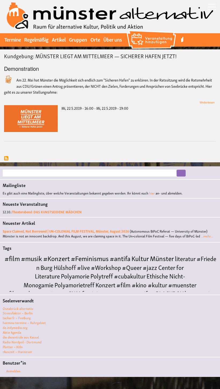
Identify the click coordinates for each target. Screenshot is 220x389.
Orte (95, 39)
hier (152, 193)
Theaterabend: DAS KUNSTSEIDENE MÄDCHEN (47, 212)
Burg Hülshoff (58, 267)
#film (12, 257)
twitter (182, 39)
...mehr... (207, 236)
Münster (162, 257)
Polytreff (101, 276)
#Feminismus (90, 257)
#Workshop (106, 267)
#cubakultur (129, 276)
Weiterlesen (207, 102)
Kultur (140, 257)
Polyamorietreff (74, 284)
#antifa (120, 257)
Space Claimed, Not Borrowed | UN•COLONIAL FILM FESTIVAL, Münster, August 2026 (66, 231)
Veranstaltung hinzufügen (152, 31)
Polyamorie (75, 276)
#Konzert (56, 257)
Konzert (105, 284)
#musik (31, 257)
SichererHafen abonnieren (6, 158)
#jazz (150, 267)
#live (83, 267)
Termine (12, 39)
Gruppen (78, 39)
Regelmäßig (36, 39)
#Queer (132, 267)
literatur (185, 258)
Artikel (58, 39)
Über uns (112, 39)
